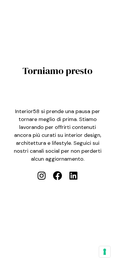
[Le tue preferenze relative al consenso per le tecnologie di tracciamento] (104, 251)
